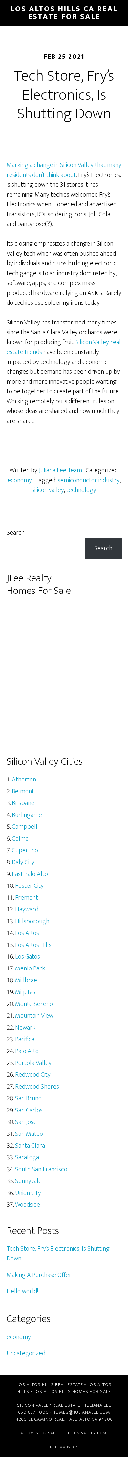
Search (16, 532)
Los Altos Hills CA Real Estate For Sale (64, 12)
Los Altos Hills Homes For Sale (72, 1391)
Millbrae (26, 980)
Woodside (27, 1204)
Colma (20, 838)
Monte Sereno (34, 1003)
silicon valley (48, 490)
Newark (25, 1027)
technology (81, 490)
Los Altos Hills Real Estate (49, 1384)
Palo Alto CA (82, 1419)
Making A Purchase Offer (39, 1274)
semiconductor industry (89, 480)
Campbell (24, 826)
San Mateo (29, 1133)
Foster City (29, 885)
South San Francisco (41, 1169)
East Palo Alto (30, 874)
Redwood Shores (37, 1086)
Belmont (23, 791)
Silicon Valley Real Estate (48, 1405)
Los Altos (27, 933)
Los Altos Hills (33, 944)
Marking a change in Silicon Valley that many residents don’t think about (64, 169)
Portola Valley (33, 1063)
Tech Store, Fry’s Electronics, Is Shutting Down (58, 1253)
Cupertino (25, 850)
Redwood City (33, 1074)
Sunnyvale (28, 1181)
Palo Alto (27, 1051)
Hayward (26, 909)
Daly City (23, 862)
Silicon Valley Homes (88, 1433)
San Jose (26, 1122)
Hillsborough (32, 921)
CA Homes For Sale (38, 1433)
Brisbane (23, 803)
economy (20, 480)
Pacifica (24, 1039)
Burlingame (27, 815)
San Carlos (29, 1110)
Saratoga (27, 1157)
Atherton (24, 779)
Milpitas (25, 992)
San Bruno (28, 1098)
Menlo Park (30, 968)
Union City (28, 1192)
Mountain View (34, 1015)
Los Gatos (27, 956)
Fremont (26, 897)
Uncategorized (26, 1353)
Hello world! (22, 1291)
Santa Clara (30, 1145)
